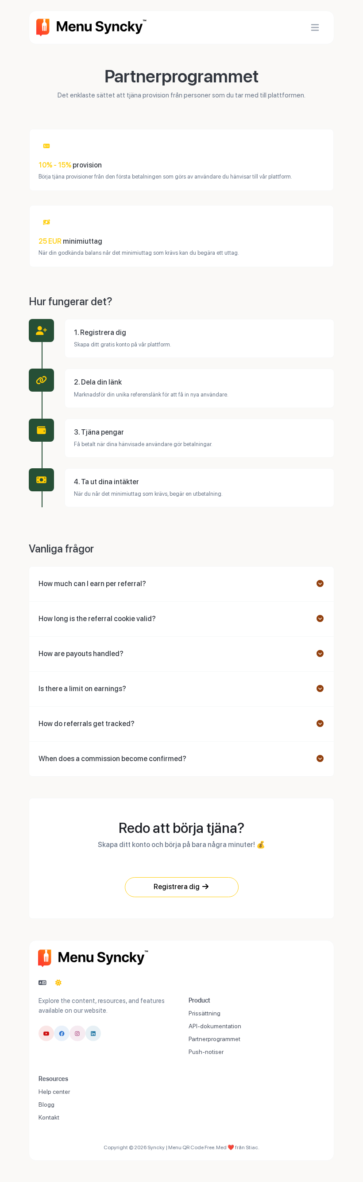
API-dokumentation (215, 1026)
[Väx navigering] (315, 27)
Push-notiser (206, 1051)
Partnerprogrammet (214, 1038)
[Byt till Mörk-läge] (58, 983)
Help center (54, 1091)
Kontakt (49, 1117)
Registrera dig (177, 887)
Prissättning (204, 1013)
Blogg (46, 1104)
